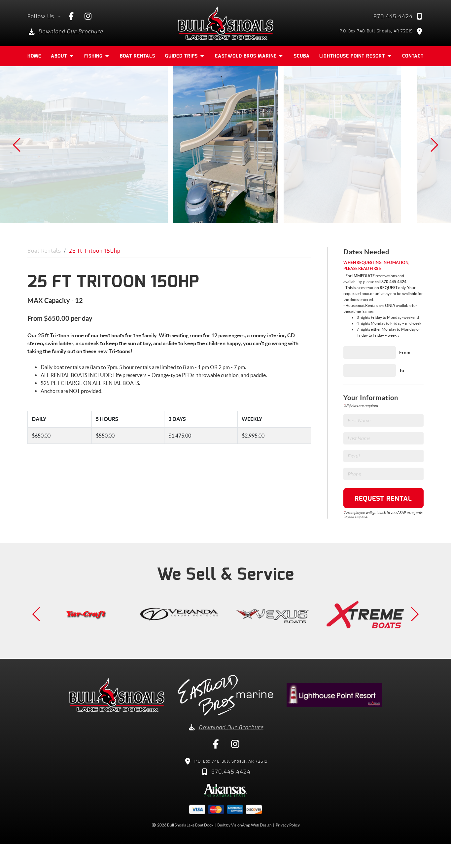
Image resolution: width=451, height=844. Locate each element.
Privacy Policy (288, 825)
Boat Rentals (44, 251)
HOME (34, 56)
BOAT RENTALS (137, 56)
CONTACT (413, 56)
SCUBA (302, 56)
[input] (369, 352)
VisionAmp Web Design (251, 825)
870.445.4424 (393, 16)
